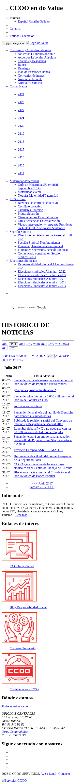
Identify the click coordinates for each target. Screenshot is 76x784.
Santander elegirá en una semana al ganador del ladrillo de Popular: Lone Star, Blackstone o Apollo (43, 440)
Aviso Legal (48, 773)
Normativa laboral (30, 79)
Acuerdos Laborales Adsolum (37, 57)
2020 (21, 125)
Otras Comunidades (15, 731)
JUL (50, 355)
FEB (12, 355)
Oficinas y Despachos (32, 61)
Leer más (21, 515)
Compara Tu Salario (22, 648)
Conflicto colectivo (30, 206)
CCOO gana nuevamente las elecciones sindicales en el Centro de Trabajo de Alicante (43, 466)
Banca (22, 64)
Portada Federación (22, 36)
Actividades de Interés (28, 406)
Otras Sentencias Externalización (39, 221)
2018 (21, 141)
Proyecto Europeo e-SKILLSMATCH (38, 450)
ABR (27, 355)
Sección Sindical (20, 231)
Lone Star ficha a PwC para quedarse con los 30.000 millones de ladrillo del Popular (42, 430)
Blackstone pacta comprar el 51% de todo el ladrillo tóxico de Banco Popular (42, 474)
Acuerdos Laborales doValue (36, 53)
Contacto (15, 28)
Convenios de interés (31, 75)
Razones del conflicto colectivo (38, 202)
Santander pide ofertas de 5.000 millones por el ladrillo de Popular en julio (44, 398)
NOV (12, 359)
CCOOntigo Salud (22, 566)
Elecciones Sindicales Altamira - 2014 (42, 286)
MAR (19, 355)
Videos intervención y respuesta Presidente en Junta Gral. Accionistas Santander (45, 226)
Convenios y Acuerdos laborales (30, 50)
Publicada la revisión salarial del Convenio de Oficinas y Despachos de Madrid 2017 (43, 422)
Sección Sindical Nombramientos (39, 242)
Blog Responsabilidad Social (28, 607)
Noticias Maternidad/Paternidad (38, 195)
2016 (21, 157)
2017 (21, 149)
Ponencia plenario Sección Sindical (40, 246)
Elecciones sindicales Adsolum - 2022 (42, 275)
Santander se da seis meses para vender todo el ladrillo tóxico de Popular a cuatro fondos (43, 382)
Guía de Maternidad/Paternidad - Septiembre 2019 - (39, 186)
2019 (21, 133)
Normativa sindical (30, 82)
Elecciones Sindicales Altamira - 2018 (42, 278)
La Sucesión (18, 199)
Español (23, 21)
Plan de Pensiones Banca (34, 72)
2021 (21, 118)
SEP (66, 355)
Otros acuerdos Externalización (38, 217)
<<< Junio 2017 (42, 483)
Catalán (34, 21)
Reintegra (24, 68)
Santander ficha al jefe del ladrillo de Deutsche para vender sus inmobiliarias (43, 414)
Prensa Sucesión (28, 213)
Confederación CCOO (24, 689)
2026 (12, 348)
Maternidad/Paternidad (24, 181)
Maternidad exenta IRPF (33, 192)
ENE (5, 355)
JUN (43, 355)
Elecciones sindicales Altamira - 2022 (42, 271)
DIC (20, 359)
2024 (21, 94)
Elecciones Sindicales (23, 260)
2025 (5, 348)
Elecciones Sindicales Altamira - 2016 (42, 282)
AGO (58, 355)
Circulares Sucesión (30, 210)
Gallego (45, 21)
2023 (21, 102)
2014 (21, 173)
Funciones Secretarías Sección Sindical (43, 249)
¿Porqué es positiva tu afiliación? (35, 390)
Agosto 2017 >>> (42, 487)
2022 (21, 110)
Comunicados (18, 86)
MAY (35, 355)
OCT (5, 359)
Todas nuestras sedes (15, 706)
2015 (21, 165)
